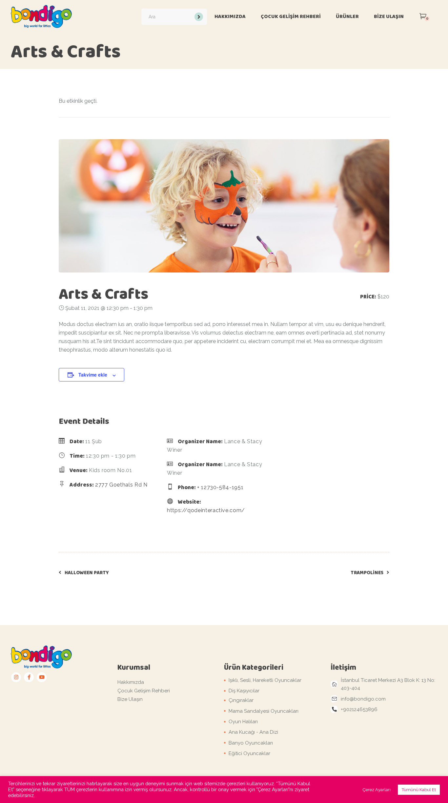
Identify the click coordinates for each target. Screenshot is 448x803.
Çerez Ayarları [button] (377, 789)
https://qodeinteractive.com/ (206, 510)
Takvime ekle (92, 374)
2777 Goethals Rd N (121, 485)
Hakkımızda (130, 682)
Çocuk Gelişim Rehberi (143, 691)
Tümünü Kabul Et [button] (419, 789)
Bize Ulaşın (130, 699)
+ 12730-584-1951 (220, 487)
